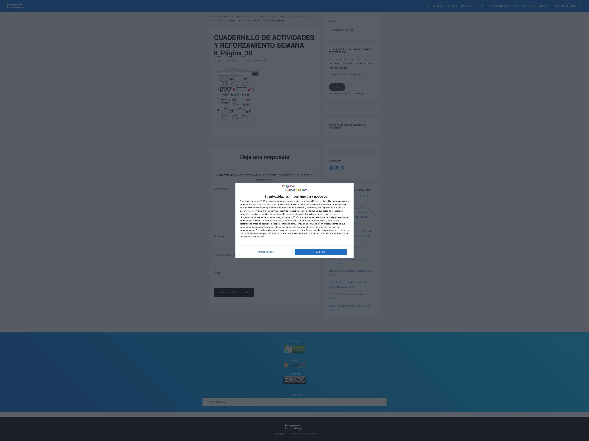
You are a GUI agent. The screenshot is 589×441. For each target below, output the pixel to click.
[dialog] (294, 220)
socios (269, 201)
